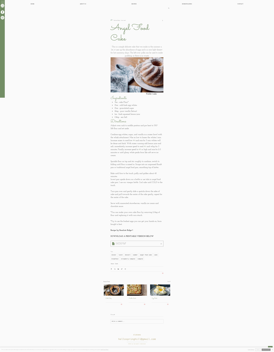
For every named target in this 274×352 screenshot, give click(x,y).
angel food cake (146, 255)
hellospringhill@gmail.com (137, 339)
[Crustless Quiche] (137, 290)
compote (140, 259)
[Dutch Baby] (114, 290)
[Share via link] (121, 269)
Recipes (112, 263)
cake (155, 255)
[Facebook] (2, 12)
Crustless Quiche (132, 298)
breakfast (115, 259)
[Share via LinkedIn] (118, 269)
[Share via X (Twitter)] (114, 269)
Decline (258, 349)
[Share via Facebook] (111, 269)
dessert (128, 255)
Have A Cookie (266, 349)
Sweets (116, 263)
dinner (114, 255)
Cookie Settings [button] (251, 349)
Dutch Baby (108, 298)
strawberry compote (128, 259)
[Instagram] (2, 17)
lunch (121, 255)
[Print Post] (125, 269)
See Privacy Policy (104, 349)
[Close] (272, 350)
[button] (2, 2)
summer (135, 255)
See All (169, 281)
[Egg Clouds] (160, 290)
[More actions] (162, 20)
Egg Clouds (154, 298)
